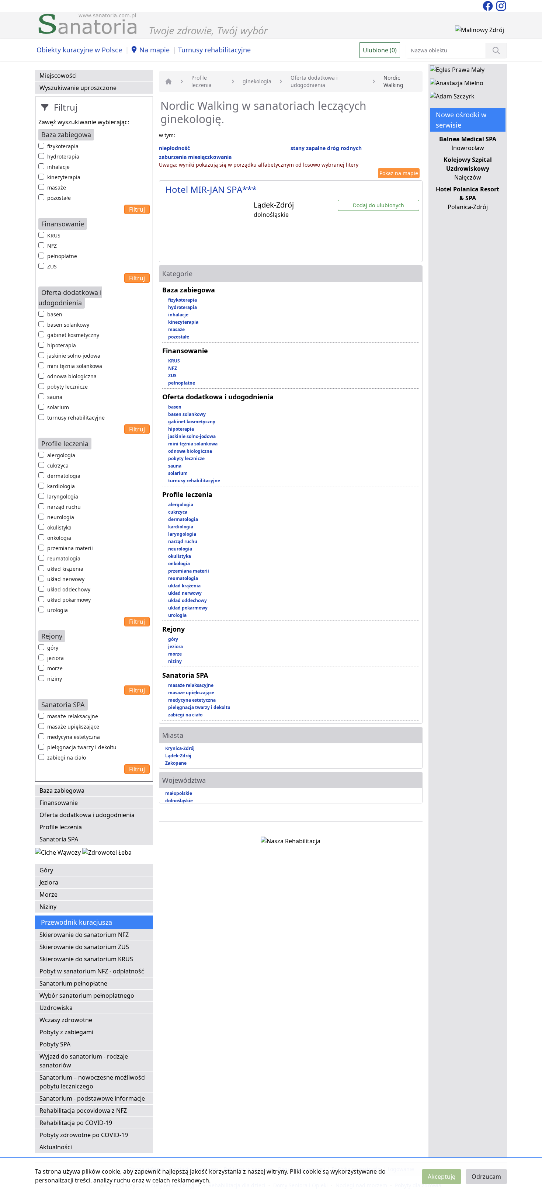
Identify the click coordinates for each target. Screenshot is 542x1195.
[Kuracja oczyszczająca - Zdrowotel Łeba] (107, 854)
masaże (56, 187)
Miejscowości (58, 76)
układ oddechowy (68, 589)
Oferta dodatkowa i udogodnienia (87, 815)
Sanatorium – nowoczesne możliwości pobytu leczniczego (92, 1081)
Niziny (47, 907)
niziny (54, 678)
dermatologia (63, 475)
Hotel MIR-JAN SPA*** (211, 189)
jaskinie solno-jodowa (73, 355)
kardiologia (61, 486)
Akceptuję (441, 1177)
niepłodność (174, 148)
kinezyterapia (63, 177)
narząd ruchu (64, 506)
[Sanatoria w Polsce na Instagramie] (501, 5)
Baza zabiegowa (61, 790)
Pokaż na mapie (398, 173)
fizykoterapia (63, 146)
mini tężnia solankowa (74, 365)
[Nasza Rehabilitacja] (290, 842)
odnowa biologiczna (72, 376)
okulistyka (59, 527)
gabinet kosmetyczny (73, 334)
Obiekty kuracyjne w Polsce (79, 49)
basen (54, 314)
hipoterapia (61, 345)
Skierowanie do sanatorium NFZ (84, 935)
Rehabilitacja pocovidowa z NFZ (83, 1111)
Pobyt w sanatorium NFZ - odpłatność (91, 971)
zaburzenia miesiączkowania (195, 156)
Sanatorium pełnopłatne (73, 983)
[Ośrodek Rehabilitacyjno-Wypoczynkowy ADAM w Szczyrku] (452, 98)
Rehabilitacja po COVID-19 (75, 1123)
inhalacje (58, 166)
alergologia (61, 455)
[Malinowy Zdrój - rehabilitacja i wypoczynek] (479, 31)
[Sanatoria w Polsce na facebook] (488, 5)
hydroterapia (63, 156)
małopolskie (178, 793)
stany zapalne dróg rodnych (326, 148)
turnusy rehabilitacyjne (76, 417)
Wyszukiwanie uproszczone (78, 88)
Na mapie (154, 49)
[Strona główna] (168, 81)
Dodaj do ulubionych (378, 205)
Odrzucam (486, 1177)
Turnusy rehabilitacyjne (214, 49)
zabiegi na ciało (66, 757)
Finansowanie (58, 803)
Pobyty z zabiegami (66, 1032)
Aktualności (55, 1147)
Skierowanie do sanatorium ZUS (84, 947)
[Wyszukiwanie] (496, 50)
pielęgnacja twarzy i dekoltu (82, 747)
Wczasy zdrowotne (65, 1020)
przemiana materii (70, 548)
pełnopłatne (62, 256)
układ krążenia (65, 568)
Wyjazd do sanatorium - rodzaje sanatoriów (83, 1060)
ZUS (52, 266)
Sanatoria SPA (58, 839)
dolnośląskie (179, 801)
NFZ (52, 245)
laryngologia (62, 496)
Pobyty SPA (54, 1044)
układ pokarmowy (69, 599)
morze (55, 668)
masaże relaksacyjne (72, 716)
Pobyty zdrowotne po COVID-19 (83, 1135)
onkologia (59, 537)
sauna (54, 396)
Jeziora (48, 882)
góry (52, 647)
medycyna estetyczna (73, 736)
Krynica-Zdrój (180, 748)
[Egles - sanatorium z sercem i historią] (457, 71)
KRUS (53, 235)
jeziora (55, 657)
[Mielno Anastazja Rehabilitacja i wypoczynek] (456, 84)
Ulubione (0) (380, 50)
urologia (57, 610)
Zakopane (176, 763)
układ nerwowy (65, 579)
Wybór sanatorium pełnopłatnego (86, 995)
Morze (48, 894)
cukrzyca (58, 465)
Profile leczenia (60, 827)
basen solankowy (68, 324)
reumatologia (63, 558)
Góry (46, 870)
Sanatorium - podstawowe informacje (92, 1098)
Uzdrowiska (56, 1008)
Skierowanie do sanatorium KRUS (86, 959)
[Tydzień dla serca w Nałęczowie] (58, 854)
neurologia (60, 517)
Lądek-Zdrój (178, 756)
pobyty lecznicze (67, 386)
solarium (58, 407)
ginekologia (257, 81)
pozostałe (59, 197)
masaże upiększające (73, 726)
